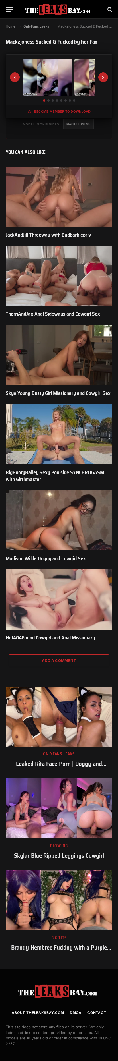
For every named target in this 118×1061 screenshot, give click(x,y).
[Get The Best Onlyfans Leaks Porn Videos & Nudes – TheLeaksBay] (59, 9)
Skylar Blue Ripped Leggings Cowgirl (59, 855)
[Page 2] (48, 100)
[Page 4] (57, 100)
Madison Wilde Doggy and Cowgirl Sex (46, 558)
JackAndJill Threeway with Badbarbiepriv (48, 235)
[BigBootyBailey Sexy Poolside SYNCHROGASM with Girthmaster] (59, 434)
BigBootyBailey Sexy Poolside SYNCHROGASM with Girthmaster (55, 475)
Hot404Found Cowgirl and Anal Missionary (50, 638)
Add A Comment (59, 660)
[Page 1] (44, 100)
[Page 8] (74, 100)
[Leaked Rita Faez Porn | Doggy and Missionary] (59, 717)
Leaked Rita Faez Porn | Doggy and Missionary (59, 768)
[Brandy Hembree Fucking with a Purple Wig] (59, 900)
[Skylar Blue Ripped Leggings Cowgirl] (59, 808)
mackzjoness (78, 124)
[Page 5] (61, 100)
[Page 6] (65, 100)
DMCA (76, 1012)
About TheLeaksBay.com (38, 1012)
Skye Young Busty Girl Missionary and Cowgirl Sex (58, 393)
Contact (96, 1012)
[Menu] (9, 9)
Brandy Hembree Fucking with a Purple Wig (59, 951)
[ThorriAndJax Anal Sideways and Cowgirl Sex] (59, 276)
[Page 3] (53, 100)
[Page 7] (70, 100)
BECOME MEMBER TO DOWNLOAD (62, 111)
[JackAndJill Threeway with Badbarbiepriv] (59, 197)
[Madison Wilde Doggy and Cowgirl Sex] (59, 520)
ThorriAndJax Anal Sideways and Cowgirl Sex (53, 314)
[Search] (109, 9)
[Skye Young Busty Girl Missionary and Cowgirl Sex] (59, 355)
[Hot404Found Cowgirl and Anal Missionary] (59, 599)
